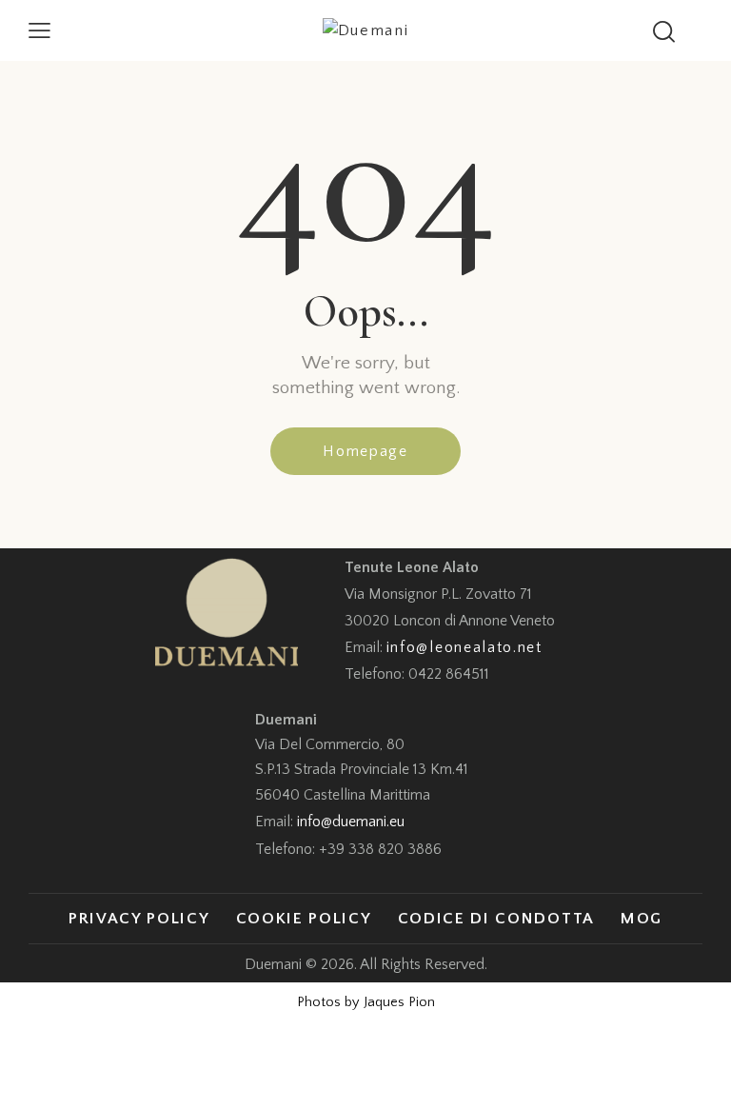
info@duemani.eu (351, 821)
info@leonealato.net (464, 647)
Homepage (365, 451)
